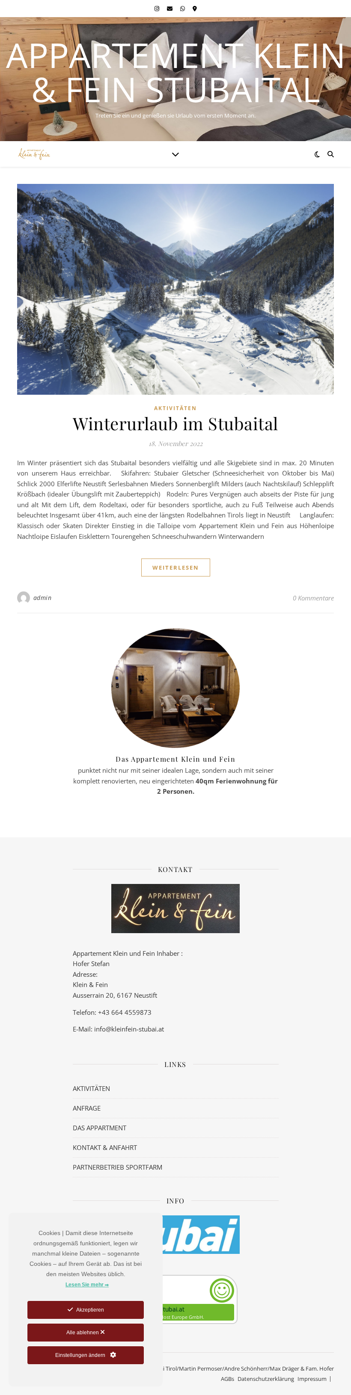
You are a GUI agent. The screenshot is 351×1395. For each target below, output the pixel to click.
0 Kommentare (313, 598)
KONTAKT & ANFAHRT (105, 1147)
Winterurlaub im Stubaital (175, 423)
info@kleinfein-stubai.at (129, 1029)
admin (42, 598)
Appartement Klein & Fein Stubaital (175, 72)
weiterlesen (175, 567)
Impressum (312, 1379)
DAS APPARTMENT (99, 1127)
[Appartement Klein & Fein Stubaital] (34, 154)
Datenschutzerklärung (266, 1379)
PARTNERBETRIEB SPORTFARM (117, 1167)
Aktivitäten (175, 408)
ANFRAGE (87, 1108)
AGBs (227, 1379)
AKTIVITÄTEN (91, 1088)
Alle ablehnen (83, 1333)
